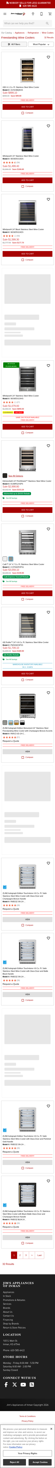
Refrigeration (33, 33)
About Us (7, 1311)
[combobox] (41, 44)
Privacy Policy (27, 1421)
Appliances (20, 33)
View (27, 751)
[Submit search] (47, 23)
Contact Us (8, 1315)
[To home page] (19, 14)
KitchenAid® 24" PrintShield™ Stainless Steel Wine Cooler (27, 481)
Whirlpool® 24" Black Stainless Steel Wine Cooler (23, 229)
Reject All (14, 1462)
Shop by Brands (11, 1323)
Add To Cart (27, 107)
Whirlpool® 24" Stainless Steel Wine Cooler (21, 396)
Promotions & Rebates (14, 1299)
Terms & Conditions (27, 1416)
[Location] (33, 14)
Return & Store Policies (14, 1327)
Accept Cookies (40, 1462)
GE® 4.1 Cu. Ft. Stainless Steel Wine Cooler (21, 87)
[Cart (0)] (50, 14)
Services (7, 1303)
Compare (29, 113)
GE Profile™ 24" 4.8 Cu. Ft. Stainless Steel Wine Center (26, 642)
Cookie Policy (15, 1447)
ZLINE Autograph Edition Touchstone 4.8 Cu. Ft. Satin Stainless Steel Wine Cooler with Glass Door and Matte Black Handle (25, 971)
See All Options (15, 476)
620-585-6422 (29, 5)
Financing (8, 1319)
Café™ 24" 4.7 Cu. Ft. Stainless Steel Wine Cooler (23, 564)
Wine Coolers (48, 33)
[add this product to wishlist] (48, 57)
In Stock (7, 1295)
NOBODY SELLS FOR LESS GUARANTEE (30, 2)
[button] (5, 14)
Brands (6, 1307)
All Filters (15, 44)
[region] (27, 1446)
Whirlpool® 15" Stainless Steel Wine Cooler (21, 156)
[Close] (51, 1428)
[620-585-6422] (41, 14)
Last (39, 1255)
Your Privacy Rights (27, 1453)
